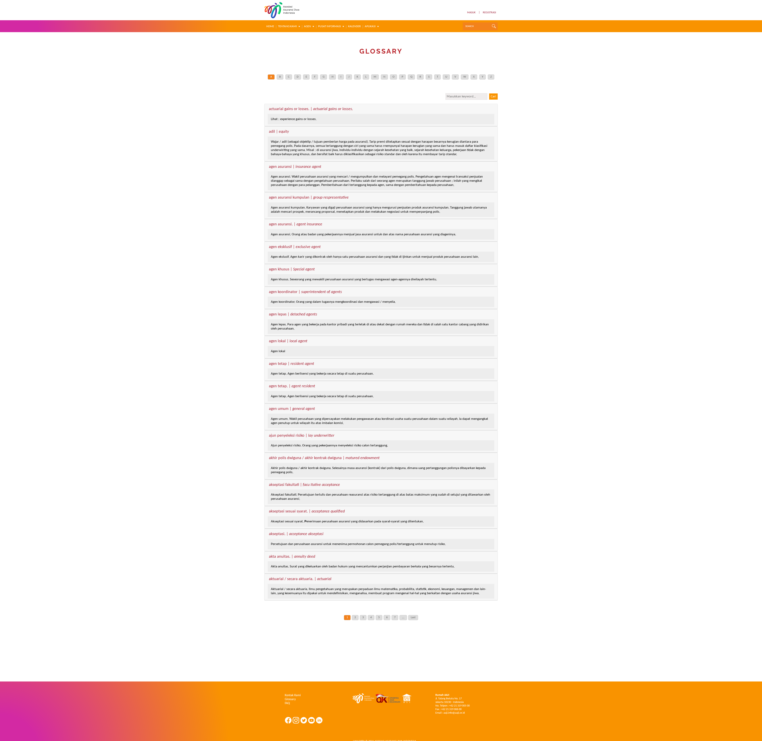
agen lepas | (293, 314)
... (403, 617)
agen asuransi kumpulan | (309, 198)
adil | (279, 132)
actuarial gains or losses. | (311, 109)
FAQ (287, 703)
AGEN (307, 26)
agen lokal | (288, 341)
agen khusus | (292, 269)
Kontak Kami (293, 695)
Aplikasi (370, 26)
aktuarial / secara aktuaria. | (300, 579)
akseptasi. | (296, 534)
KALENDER (354, 26)
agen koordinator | (305, 292)
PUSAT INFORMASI (329, 26)
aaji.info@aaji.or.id (454, 712)
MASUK (471, 12)
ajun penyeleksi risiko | (301, 436)
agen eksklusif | (295, 247)
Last (413, 617)
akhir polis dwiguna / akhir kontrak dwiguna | (324, 458)
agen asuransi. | (295, 224)
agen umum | (292, 409)
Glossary (290, 699)
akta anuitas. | (292, 557)
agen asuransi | (295, 167)
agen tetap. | (292, 386)
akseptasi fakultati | (304, 485)
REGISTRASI (489, 12)
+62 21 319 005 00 (459, 705)
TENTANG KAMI (287, 26)
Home (270, 26)
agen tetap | (291, 364)
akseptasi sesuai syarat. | (307, 511)
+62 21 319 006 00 (451, 709)
